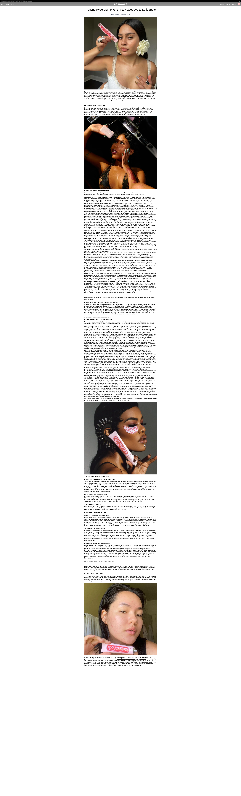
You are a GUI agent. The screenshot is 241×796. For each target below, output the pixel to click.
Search (228, 4)
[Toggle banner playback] (239, 1)
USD (223, 4)
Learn (7, 4)
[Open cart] (239, 4)
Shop (2, 4)
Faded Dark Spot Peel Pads (17, 1)
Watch (13, 4)
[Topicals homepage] (120, 4)
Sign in (234, 4)
